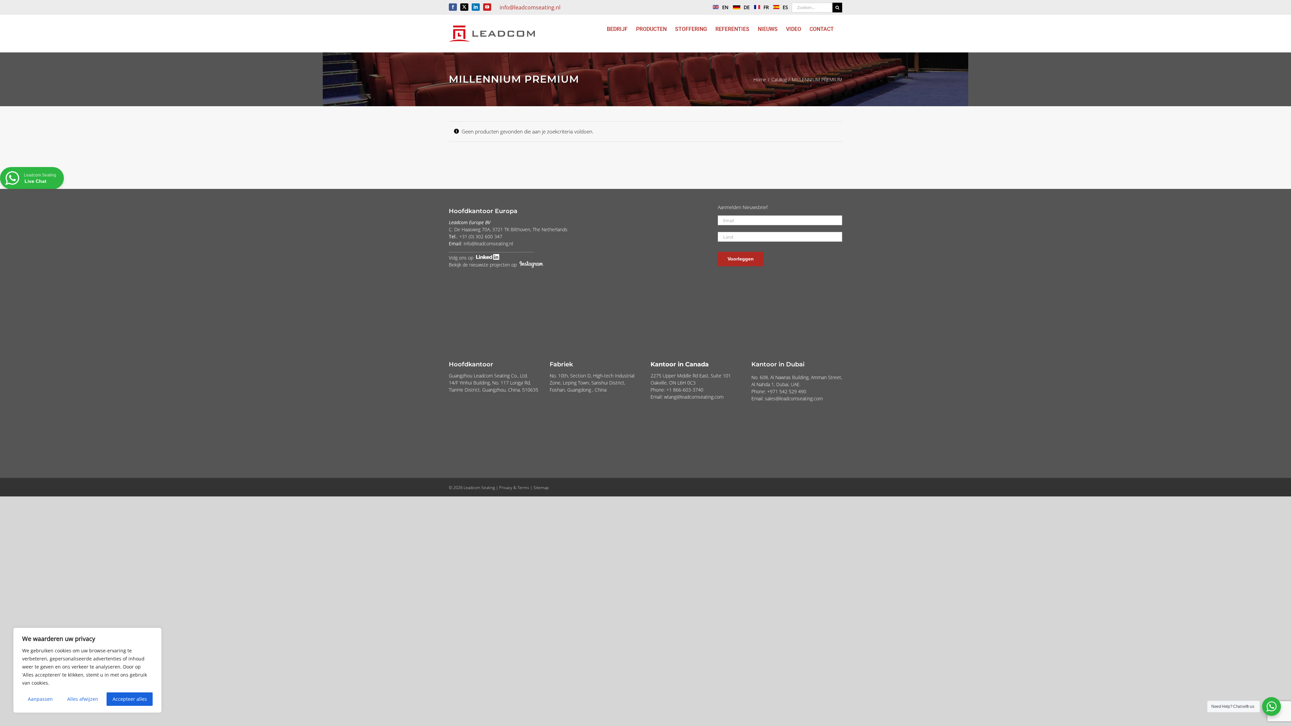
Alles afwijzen (82, 699)
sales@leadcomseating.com (794, 398)
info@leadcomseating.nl (530, 7)
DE (747, 7)
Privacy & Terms (514, 487)
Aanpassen (40, 699)
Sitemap (541, 487)
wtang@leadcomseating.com (693, 397)
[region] (87, 670)
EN (725, 7)
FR (766, 7)
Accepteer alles (130, 699)
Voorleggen (741, 258)
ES (785, 7)
